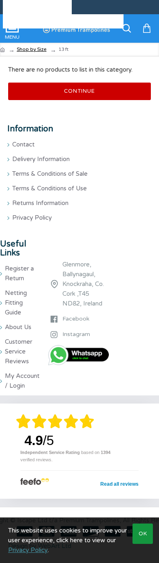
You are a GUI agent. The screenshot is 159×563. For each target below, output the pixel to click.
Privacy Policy (28, 550)
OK (143, 533)
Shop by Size (31, 49)
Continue (79, 91)
